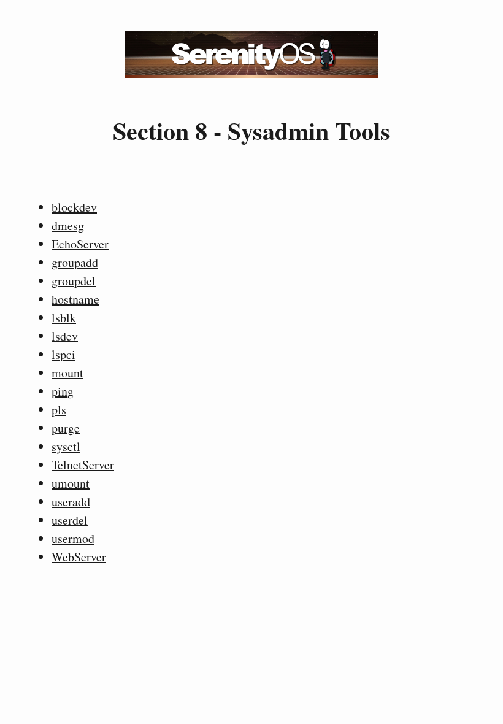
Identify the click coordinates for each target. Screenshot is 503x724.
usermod (73, 538)
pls (59, 409)
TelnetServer (83, 464)
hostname (75, 299)
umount (71, 483)
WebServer (79, 557)
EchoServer (80, 244)
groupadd (75, 262)
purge (66, 428)
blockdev (74, 207)
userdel (70, 520)
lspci (63, 354)
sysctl (66, 446)
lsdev (65, 336)
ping (63, 391)
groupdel (74, 280)
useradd (71, 501)
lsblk (64, 317)
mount (67, 372)
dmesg (68, 225)
